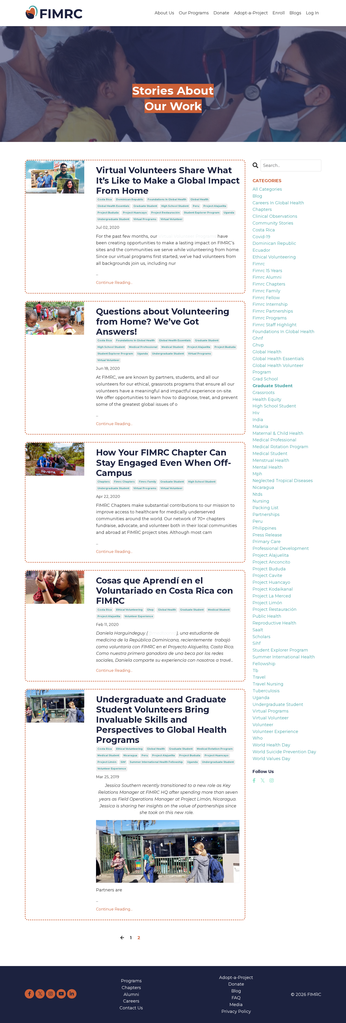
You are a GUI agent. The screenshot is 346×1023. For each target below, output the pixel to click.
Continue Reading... (114, 282)
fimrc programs (270, 318)
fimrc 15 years (267, 270)
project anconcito (271, 562)
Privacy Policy (236, 1011)
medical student (172, 347)
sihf (123, 762)
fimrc (259, 263)
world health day (271, 745)
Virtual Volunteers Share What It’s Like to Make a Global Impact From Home (168, 180)
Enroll (279, 13)
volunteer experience (139, 616)
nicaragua (130, 755)
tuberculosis (266, 690)
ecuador (261, 250)
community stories (273, 223)
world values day (271, 758)
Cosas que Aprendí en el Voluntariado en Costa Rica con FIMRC (164, 591)
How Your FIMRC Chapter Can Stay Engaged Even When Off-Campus (163, 462)
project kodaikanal (273, 589)
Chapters (131, 987)
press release (267, 535)
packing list (265, 507)
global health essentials (113, 206)
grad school (265, 379)
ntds (257, 494)
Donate (221, 13)
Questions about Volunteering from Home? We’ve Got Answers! (162, 321)
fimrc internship (270, 304)
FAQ (236, 997)
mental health (268, 467)
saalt (258, 629)
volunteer (263, 724)
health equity (267, 399)
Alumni (131, 994)
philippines (264, 528)
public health (267, 616)
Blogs (295, 13)
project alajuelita (214, 206)
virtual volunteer (171, 219)
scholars (261, 636)
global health (199, 199)
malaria (260, 426)
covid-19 (261, 236)
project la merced (272, 596)
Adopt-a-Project (251, 13)
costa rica (104, 199)
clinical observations (275, 216)
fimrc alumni (267, 277)
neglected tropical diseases (283, 480)
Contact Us (131, 1008)
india (258, 419)
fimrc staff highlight (275, 324)
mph (257, 473)
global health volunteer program (278, 369)
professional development (281, 548)
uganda (229, 212)
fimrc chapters (124, 481)
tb (255, 670)
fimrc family (147, 481)
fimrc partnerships (273, 311)
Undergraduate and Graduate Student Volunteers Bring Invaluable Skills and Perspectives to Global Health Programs (161, 719)
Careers (131, 1001)
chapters (103, 481)
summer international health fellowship (156, 762)
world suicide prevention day (284, 751)
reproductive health (274, 623)
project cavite (267, 575)
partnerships (266, 514)
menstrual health (271, 460)
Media (236, 1004)
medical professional (143, 347)
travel (259, 677)
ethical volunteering (129, 609)
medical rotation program (215, 748)
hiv (256, 412)
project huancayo (135, 212)
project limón (106, 762)
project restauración (165, 212)
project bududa (108, 212)
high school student (175, 206)
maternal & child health (278, 433)
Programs (131, 980)
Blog (236, 991)
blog (257, 196)
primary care (267, 541)
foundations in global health (167, 199)
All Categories (267, 189)
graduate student (145, 206)
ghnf (258, 338)
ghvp (150, 609)
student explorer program (201, 212)
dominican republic (129, 199)
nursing (261, 501)
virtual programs (144, 219)
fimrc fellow (266, 297)
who (258, 738)
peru (196, 206)
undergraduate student (113, 219)
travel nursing (268, 684)
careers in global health (278, 202)
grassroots (264, 392)
